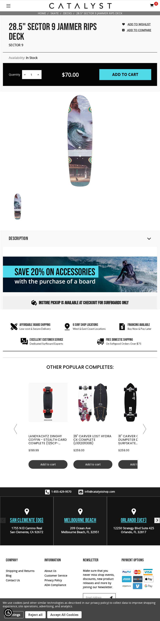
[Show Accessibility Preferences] (8, 612)
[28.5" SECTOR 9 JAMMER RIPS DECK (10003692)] (17, 206)
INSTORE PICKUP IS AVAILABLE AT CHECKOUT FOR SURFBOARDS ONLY (84, 303)
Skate (55, 13)
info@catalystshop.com (100, 491)
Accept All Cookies (64, 615)
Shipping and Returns (20, 571)
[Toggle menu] (8, 5)
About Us (50, 571)
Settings (14, 615)
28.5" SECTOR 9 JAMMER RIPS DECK (99, 13)
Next (157, 520)
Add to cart (48, 464)
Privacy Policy (53, 580)
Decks (67, 13)
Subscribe (112, 597)
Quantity (14, 74)
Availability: (23, 58)
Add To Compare (138, 30)
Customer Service (55, 575)
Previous (3, 520)
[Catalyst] (80, 6)
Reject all (35, 615)
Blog (9, 575)
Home (42, 13)
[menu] (48, 402)
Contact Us (13, 580)
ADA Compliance (55, 585)
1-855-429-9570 (61, 491)
